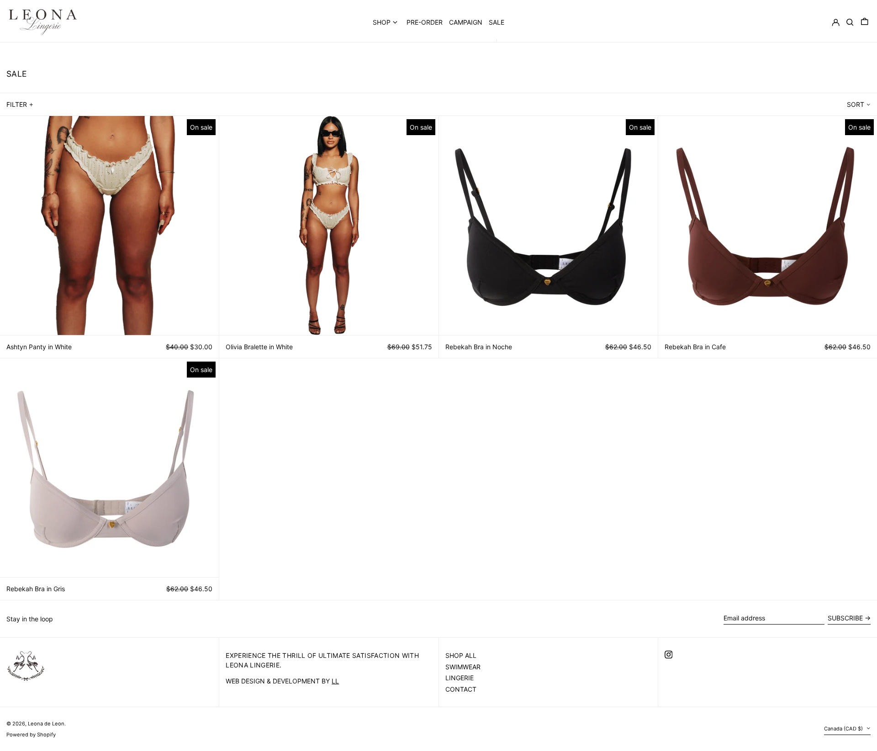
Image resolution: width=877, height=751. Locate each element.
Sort (855, 104)
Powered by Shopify (31, 734)
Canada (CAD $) (844, 728)
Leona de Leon (46, 723)
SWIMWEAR (463, 667)
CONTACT (460, 689)
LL (335, 681)
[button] (865, 22)
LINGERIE (459, 678)
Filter (16, 104)
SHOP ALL (460, 655)
